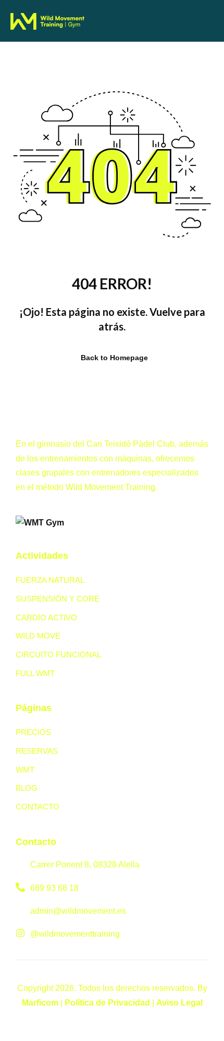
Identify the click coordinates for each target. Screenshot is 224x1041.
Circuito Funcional (58, 654)
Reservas (37, 750)
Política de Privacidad (107, 1002)
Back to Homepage (114, 357)
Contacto (37, 806)
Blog (27, 787)
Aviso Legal (179, 1002)
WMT (25, 769)
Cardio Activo (46, 617)
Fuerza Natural (50, 579)
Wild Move (38, 635)
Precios (33, 732)
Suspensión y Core (57, 598)
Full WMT (35, 673)
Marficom (40, 1002)
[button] (121, 20)
